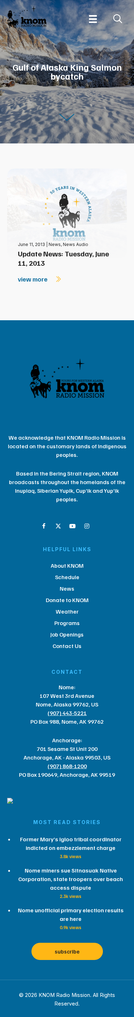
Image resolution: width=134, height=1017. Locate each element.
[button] (44, 526)
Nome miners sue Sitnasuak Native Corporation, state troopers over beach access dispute (70, 879)
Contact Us (67, 645)
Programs (67, 622)
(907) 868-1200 (67, 766)
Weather (67, 611)
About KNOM (67, 565)
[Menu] (93, 19)
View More (33, 279)
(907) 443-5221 (67, 712)
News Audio (75, 244)
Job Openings (67, 634)
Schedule (67, 577)
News (55, 244)
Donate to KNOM (67, 600)
